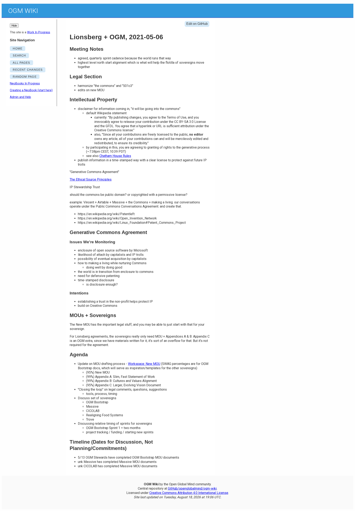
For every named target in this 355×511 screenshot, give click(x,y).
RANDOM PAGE (24, 76)
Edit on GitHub (197, 23)
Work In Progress (38, 32)
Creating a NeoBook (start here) (31, 90)
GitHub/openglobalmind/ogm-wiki (192, 488)
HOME (17, 48)
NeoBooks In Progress (25, 83)
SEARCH (19, 55)
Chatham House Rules (115, 156)
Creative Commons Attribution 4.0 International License (188, 493)
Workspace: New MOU (144, 364)
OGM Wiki (23, 11)
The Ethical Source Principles (91, 179)
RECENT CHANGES (28, 69)
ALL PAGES (21, 62)
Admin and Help (20, 97)
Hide (14, 25)
